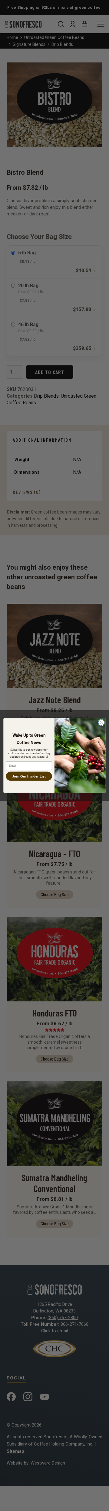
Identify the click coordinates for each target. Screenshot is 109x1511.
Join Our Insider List (29, 776)
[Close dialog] (101, 723)
